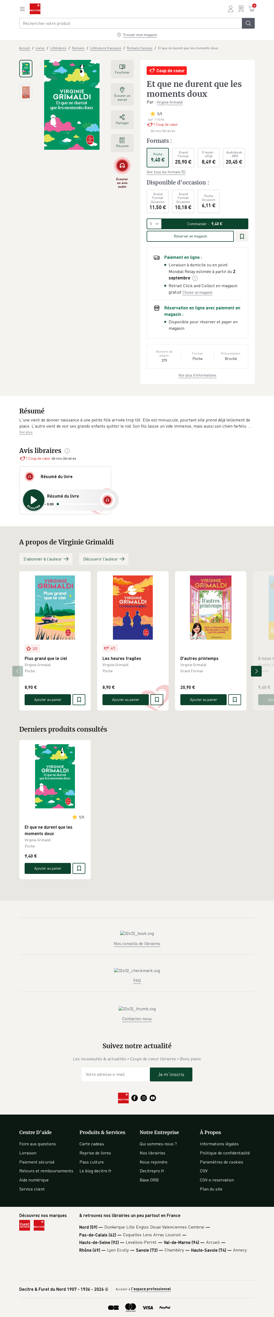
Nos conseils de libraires (137, 943)
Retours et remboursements (46, 1170)
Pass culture (91, 1162)
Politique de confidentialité (225, 1152)
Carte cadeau (91, 1143)
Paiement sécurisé (37, 1162)
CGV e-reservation (217, 1179)
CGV (204, 1170)
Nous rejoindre (154, 1162)
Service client (32, 1189)
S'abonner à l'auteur (43, 559)
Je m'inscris (171, 1074)
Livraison (27, 1152)
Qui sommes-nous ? (158, 1143)
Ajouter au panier (48, 699)
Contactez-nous (137, 1018)
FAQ (137, 980)
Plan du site (211, 1189)
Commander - (204, 223)
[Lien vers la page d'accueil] (35, 8)
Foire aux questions (37, 1143)
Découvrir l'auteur (100, 559)
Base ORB (149, 1179)
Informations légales (219, 1143)
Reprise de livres (95, 1152)
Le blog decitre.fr (95, 1170)
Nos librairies (152, 1152)
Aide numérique (34, 1179)
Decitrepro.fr (152, 1170)
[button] (137, 423)
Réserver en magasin (190, 236)
